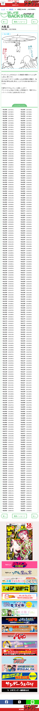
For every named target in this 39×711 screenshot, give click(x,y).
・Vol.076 (7, 429)
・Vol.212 (7, 279)
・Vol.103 (26, 398)
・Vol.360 (7, 116)
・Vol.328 (7, 151)
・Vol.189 (26, 303)
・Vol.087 (26, 416)
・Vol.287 (26, 195)
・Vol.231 (26, 257)
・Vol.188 (7, 306)
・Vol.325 (26, 153)
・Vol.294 (7, 189)
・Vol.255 (26, 231)
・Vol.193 (26, 299)
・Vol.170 (7, 325)
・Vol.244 (7, 244)
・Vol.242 (7, 246)
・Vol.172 (7, 323)
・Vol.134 (7, 365)
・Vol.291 (26, 191)
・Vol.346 (7, 131)
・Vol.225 (26, 264)
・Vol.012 (7, 499)
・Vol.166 (7, 330)
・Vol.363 (26, 112)
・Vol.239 (26, 248)
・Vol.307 (26, 173)
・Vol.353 (26, 123)
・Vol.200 (7, 292)
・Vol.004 (7, 508)
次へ (34, 22)
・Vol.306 (7, 176)
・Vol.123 (26, 376)
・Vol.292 (7, 191)
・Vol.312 (7, 169)
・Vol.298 (7, 184)
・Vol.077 (26, 427)
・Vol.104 (7, 398)
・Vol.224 (7, 266)
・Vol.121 (26, 378)
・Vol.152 (7, 345)
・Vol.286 (7, 198)
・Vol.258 (7, 228)
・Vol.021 (26, 488)
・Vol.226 (7, 264)
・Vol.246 (7, 242)
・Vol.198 (7, 294)
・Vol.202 (7, 290)
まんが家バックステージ (17, 14)
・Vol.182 (7, 312)
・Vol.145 (26, 352)
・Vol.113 (26, 387)
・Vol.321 (26, 158)
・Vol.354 (7, 123)
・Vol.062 (7, 444)
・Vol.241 (26, 246)
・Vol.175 (26, 319)
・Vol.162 (7, 334)
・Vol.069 (26, 435)
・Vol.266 (7, 220)
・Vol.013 (26, 497)
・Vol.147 (26, 350)
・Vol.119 (26, 380)
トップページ (28, 708)
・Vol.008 (7, 504)
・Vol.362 (7, 114)
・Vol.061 (26, 444)
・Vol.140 (7, 358)
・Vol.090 (7, 413)
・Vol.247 (26, 239)
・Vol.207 (26, 283)
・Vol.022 (7, 488)
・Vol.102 (7, 400)
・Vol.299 (26, 182)
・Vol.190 (7, 303)
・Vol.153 (26, 343)
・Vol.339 (26, 138)
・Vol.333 (26, 145)
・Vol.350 (7, 127)
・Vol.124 (7, 376)
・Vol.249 (26, 237)
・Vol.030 (7, 480)
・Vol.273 (26, 211)
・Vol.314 (7, 167)
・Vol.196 (7, 297)
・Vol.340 (7, 138)
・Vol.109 (26, 391)
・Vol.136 (7, 363)
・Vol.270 (7, 215)
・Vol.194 (7, 299)
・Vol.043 (26, 464)
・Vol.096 (7, 407)
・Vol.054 (7, 453)
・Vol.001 (26, 510)
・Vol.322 (7, 158)
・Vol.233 (26, 255)
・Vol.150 (7, 347)
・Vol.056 (7, 451)
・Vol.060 (7, 446)
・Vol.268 (7, 217)
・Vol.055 (26, 451)
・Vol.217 (26, 272)
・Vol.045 (26, 462)
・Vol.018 (7, 493)
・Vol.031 (26, 477)
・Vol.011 (26, 499)
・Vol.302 (7, 180)
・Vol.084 (7, 420)
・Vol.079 (26, 424)
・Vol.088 (7, 416)
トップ (3, 9)
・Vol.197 (26, 294)
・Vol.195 (26, 297)
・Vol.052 (7, 455)
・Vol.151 (26, 345)
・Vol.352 (7, 125)
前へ (4, 22)
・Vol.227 (26, 261)
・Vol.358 (7, 118)
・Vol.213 (26, 277)
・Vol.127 (26, 372)
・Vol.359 (26, 116)
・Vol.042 (7, 466)
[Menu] (3, 3)
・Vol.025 (26, 484)
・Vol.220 (7, 270)
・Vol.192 (7, 301)
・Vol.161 (26, 334)
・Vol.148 (7, 350)
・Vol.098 (7, 405)
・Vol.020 (7, 491)
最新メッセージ (19, 22)
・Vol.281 (26, 202)
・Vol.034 (7, 475)
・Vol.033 (26, 475)
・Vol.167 (26, 328)
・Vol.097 (26, 405)
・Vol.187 (26, 306)
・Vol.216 (7, 275)
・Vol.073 (26, 431)
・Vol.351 (26, 125)
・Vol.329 (26, 149)
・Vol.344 (7, 134)
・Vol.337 (26, 140)
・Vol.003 (26, 508)
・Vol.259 (26, 226)
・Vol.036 (7, 473)
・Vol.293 (26, 189)
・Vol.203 (26, 288)
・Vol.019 (26, 491)
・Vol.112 (7, 389)
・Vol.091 (26, 411)
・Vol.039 (26, 469)
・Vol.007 (26, 504)
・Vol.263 (26, 222)
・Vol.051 (26, 455)
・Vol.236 (7, 253)
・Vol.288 (7, 195)
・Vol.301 (26, 180)
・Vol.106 (7, 396)
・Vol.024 (7, 486)
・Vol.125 (26, 374)
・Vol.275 (26, 209)
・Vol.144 (7, 354)
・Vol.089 (26, 413)
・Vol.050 (7, 458)
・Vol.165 (26, 330)
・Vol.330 (7, 149)
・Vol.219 (26, 270)
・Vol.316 (7, 165)
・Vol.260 (7, 226)
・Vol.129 (26, 369)
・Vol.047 (26, 460)
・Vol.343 (26, 134)
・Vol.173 (26, 321)
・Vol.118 (7, 383)
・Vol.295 (26, 187)
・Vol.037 (26, 471)
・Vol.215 (26, 275)
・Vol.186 (7, 308)
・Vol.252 (7, 235)
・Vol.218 (7, 272)
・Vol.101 (26, 400)
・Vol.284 (7, 200)
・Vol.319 (26, 160)
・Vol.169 (26, 325)
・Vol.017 (26, 493)
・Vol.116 (7, 385)
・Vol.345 (26, 131)
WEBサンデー (31, 3)
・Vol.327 (26, 151)
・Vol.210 (7, 281)
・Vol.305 (26, 176)
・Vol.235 (26, 253)
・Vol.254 (7, 233)
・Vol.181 (26, 312)
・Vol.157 (26, 339)
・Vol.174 (7, 321)
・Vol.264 (7, 222)
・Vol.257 (26, 228)
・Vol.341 (26, 136)
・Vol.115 (26, 385)
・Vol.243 (26, 244)
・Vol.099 (26, 402)
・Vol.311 (26, 169)
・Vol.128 (7, 372)
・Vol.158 (7, 339)
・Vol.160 (7, 336)
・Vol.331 (26, 147)
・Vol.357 (26, 118)
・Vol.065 (26, 440)
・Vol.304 (7, 178)
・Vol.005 (26, 506)
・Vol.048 (7, 460)
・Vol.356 (7, 120)
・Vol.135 (26, 363)
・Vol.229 (26, 259)
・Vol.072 (7, 433)
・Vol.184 (7, 310)
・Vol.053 (26, 453)
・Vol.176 (7, 319)
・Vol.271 (26, 213)
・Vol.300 (7, 182)
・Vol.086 (7, 418)
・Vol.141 (26, 356)
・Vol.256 (7, 231)
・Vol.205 (26, 286)
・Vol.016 (7, 495)
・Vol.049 (26, 458)
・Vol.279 (26, 204)
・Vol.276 (7, 209)
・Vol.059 (26, 446)
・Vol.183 (26, 310)
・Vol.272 (7, 213)
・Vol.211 (26, 279)
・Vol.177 (26, 317)
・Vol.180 (7, 314)
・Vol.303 (26, 178)
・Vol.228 (7, 261)
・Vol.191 (26, 301)
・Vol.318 (7, 162)
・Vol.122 (7, 378)
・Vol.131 (26, 367)
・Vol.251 (26, 235)
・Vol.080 (7, 424)
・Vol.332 (7, 147)
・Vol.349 (26, 127)
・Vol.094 (7, 409)
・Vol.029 (26, 480)
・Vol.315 (26, 165)
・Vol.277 (26, 206)
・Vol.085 (26, 418)
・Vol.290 (7, 193)
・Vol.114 (7, 387)
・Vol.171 (26, 323)
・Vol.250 (7, 237)
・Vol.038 (7, 471)
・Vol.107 (26, 394)
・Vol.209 (26, 281)
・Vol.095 (26, 407)
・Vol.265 (26, 220)
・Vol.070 (7, 435)
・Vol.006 (7, 506)
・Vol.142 (7, 356)
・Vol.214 (7, 277)
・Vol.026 (7, 484)
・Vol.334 (7, 145)
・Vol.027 (26, 482)
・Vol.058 (7, 449)
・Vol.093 (26, 409)
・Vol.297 (26, 184)
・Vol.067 (26, 438)
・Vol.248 (7, 239)
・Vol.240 (7, 248)
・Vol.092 (7, 411)
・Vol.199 (26, 292)
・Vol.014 (7, 497)
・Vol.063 (26, 442)
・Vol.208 (7, 283)
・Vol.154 (7, 343)
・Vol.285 (26, 198)
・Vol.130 (7, 369)
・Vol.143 (26, 354)
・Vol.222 (7, 268)
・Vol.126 (7, 374)
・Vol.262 (7, 224)
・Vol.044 (7, 464)
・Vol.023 (26, 486)
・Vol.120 (7, 380)
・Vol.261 (26, 224)
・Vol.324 (7, 156)
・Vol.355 (26, 120)
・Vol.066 (7, 440)
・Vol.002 (7, 510)
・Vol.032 (7, 477)
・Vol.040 (7, 469)
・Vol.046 (7, 462)
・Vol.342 (7, 136)
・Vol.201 (26, 290)
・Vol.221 (26, 268)
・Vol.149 (26, 347)
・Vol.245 (26, 242)
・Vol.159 (26, 336)
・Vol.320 (7, 160)
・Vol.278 (7, 206)
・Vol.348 (7, 129)
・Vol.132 (7, 367)
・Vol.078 (7, 427)
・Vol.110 (7, 391)
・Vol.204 (7, 288)
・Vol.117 (26, 383)
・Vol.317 (26, 162)
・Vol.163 (26, 332)
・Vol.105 (26, 396)
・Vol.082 (7, 422)
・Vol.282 (7, 202)
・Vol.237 (26, 250)
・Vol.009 (26, 502)
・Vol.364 (7, 112)
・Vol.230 (7, 259)
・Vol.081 (26, 422)
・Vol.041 (26, 466)
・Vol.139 (26, 358)
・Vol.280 (7, 204)
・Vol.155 (26, 341)
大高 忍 (11, 9)
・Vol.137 (26, 361)
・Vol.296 (7, 187)
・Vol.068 (7, 438)
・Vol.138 (7, 361)
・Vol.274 (7, 211)
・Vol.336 (7, 142)
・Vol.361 (26, 114)
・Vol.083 (26, 420)
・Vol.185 (26, 308)
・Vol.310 (7, 171)
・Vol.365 (26, 109)
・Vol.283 (26, 200)
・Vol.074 (7, 431)
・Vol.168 (7, 328)
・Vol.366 (7, 109)
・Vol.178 (7, 317)
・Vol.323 (26, 156)
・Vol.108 (7, 394)
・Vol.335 (26, 142)
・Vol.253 (26, 233)
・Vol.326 (7, 153)
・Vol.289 (26, 193)
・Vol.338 (7, 140)
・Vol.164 (7, 332)
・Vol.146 (7, 352)
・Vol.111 (26, 389)
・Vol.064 (7, 442)
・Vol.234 (7, 255)
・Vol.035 (26, 473)
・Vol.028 (7, 482)
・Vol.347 (26, 129)
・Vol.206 (7, 286)
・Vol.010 (7, 502)
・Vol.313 (26, 167)
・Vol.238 (7, 250)
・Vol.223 (26, 266)
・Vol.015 (26, 495)
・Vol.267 (26, 217)
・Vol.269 (26, 215)
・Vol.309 (26, 171)
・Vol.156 (7, 341)
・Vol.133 (26, 365)
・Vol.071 (26, 433)
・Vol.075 (26, 429)
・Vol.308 (7, 173)
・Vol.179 (26, 314)
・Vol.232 (7, 257)
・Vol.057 (26, 449)
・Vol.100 (7, 402)
